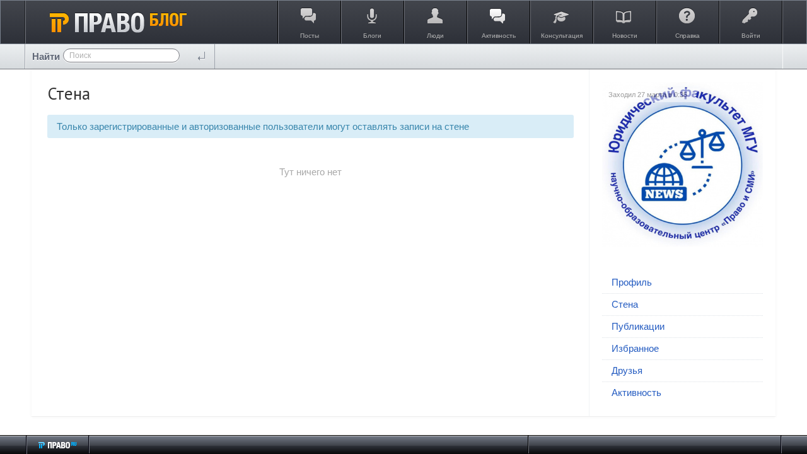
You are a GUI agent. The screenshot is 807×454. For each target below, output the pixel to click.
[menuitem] (682, 283)
